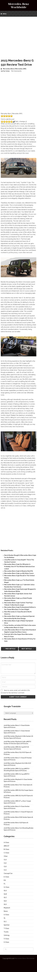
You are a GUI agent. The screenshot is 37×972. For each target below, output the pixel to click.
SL (5, 918)
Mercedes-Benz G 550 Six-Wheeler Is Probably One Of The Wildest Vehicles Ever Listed (19, 566)
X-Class (6, 942)
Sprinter (7, 925)
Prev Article (10, 649)
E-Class (6, 877)
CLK (5, 866)
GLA (5, 890)
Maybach (7, 908)
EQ (5, 880)
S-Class (6, 914)
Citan (5, 856)
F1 (4, 883)
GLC (5, 897)
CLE (5, 863)
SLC (5, 921)
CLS (5, 870)
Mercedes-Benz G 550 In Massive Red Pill (18, 571)
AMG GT (6, 846)
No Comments (16, 71)
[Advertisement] (18, 36)
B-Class (6, 849)
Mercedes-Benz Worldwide (18, 5)
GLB (5, 894)
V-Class (6, 938)
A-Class (6, 842)
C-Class (6, 853)
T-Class (6, 928)
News (6, 911)
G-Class (6, 887)
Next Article (27, 649)
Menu (5, 14)
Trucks (6, 932)
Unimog (6, 935)
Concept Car (8, 873)
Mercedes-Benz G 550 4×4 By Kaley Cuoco (19, 573)
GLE (5, 901)
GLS (5, 904)
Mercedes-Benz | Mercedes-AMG (14, 69)
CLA (5, 859)
